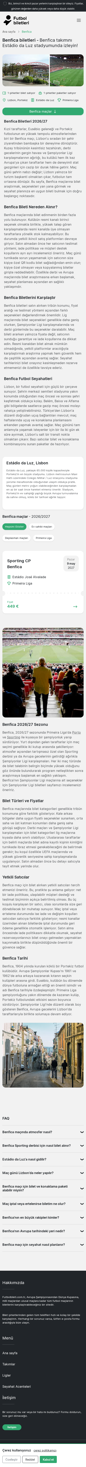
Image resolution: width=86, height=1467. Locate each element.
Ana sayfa (9, 1353)
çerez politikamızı (45, 1450)
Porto (76, 732)
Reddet (30, 1459)
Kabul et (48, 1459)
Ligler (6, 1375)
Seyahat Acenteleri (16, 1386)
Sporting (13, 737)
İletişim (11, 1427)
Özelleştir (11, 1459)
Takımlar (8, 1364)
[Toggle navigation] (79, 20)
